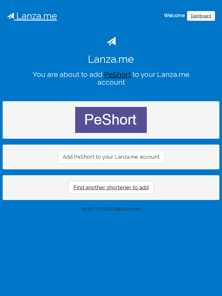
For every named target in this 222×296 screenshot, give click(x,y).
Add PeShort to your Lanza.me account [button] (111, 157)
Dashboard (201, 16)
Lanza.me (35, 15)
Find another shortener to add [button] (111, 187)
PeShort (117, 74)
